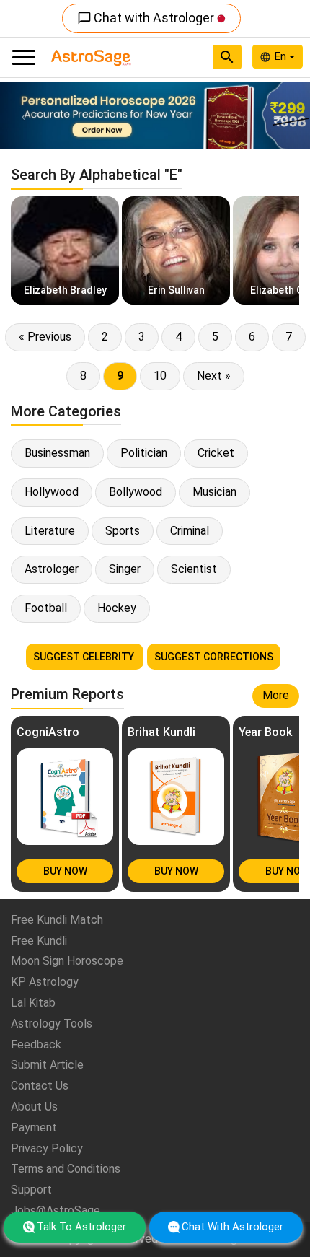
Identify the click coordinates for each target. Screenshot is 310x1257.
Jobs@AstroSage (55, 1210)
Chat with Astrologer (147, 17)
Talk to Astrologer (81, 1226)
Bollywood (135, 492)
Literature (50, 531)
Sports (122, 531)
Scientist (194, 569)
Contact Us (39, 1085)
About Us (34, 1106)
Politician (143, 453)
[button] (23, 115)
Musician (214, 492)
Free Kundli (39, 940)
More (275, 695)
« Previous (45, 336)
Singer (125, 569)
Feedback (36, 1044)
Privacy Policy (47, 1148)
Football (46, 608)
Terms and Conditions (65, 1168)
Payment (34, 1127)
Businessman (57, 453)
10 (160, 375)
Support (31, 1189)
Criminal (189, 531)
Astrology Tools (51, 1023)
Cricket (216, 453)
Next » (214, 375)
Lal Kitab (33, 1002)
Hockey (116, 608)
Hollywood (52, 492)
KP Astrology (45, 982)
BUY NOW (65, 871)
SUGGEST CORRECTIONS (213, 656)
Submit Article (47, 1065)
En (282, 56)
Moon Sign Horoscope (67, 961)
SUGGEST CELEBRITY (84, 656)
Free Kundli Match (57, 920)
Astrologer (52, 569)
